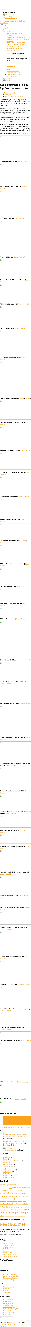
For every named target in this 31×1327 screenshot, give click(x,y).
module (21, 1199)
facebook (2, 1193)
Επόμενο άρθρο (24, 1127)
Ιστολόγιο (6, 1289)
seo (8, 1201)
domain (3, 1190)
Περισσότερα (11, 66)
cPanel (19, 1185)
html (18, 1196)
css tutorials (25, 1188)
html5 (23, 1196)
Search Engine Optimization (12, 1161)
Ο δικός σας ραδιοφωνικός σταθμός (16, 45)
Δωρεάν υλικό (7, 1177)
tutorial (24, 1201)
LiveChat (13, 16)
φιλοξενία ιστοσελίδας (10, 1216)
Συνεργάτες (7, 1292)
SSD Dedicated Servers (10, 1254)
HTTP (13, 1199)
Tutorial (27, 133)
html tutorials (7, 1199)
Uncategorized (7, 1164)
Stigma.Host (12, 1322)
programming (3, 1201)
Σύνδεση (3, 9)
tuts (11, 1203)
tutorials (4, 1203)
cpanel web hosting (4, 1188)
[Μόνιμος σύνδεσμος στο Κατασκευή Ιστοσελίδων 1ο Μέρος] (14, 1141)
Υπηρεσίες (6, 69)
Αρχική (5, 28)
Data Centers (7, 1310)
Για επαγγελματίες (16, 43)
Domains (6, 30)
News (5, 1159)
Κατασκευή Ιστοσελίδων (14, 73)
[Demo (21, 660)
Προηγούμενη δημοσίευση (9, 1127)
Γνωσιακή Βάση (8, 1303)
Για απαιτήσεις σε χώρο (16, 49)
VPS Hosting (7, 1251)
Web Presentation (9, 1150)
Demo (22, 133)
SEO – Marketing (12, 76)
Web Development (18, 96)
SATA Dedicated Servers (10, 1256)
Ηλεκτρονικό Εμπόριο (14, 75)
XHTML (11, 1209)
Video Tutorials (8, 1166)
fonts (6, 1193)
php (28, 1199)
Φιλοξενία (6, 32)
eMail (12, 14)
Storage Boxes (7, 1253)
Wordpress (6, 1175)
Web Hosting (7, 1172)
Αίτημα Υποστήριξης (9, 1307)
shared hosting (12, 1201)
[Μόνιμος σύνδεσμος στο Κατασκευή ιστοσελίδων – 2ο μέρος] (15, 1134)
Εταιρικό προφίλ (8, 1287)
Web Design (9, 96)
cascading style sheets (8, 1185)
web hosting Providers (18, 1207)
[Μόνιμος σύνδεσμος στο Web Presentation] (9, 1148)
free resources (16, 1193)
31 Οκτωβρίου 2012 (9, 93)
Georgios (8, 95)
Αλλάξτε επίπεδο (16, 37)
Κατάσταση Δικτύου (9, 1312)
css (10, 1187)
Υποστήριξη (14, 18)
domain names (13, 1190)
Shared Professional (9, 1247)
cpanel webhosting (25, 1185)
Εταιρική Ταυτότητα (13, 71)
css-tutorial (16, 1188)
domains (22, 1190)
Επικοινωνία (7, 78)
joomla (16, 1199)
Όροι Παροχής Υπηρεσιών (11, 1309)
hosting (12, 1196)
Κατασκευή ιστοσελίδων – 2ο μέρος (14, 1136)
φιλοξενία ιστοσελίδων (20, 1216)
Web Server (26, 1207)
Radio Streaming (8, 1249)
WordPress (4, 1210)
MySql (25, 1199)
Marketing (6, 1157)
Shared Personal (8, 1245)
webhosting (10, 1207)
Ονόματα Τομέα (8, 1243)
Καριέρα (5, 1290)
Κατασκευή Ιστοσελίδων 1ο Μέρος (14, 1143)
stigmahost (19, 1201)
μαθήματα (15, 1212)
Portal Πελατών (8, 1299)
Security (5, 1163)
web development (18, 1204)
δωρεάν (18, 1210)
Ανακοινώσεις (7, 1301)
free (9, 1193)
